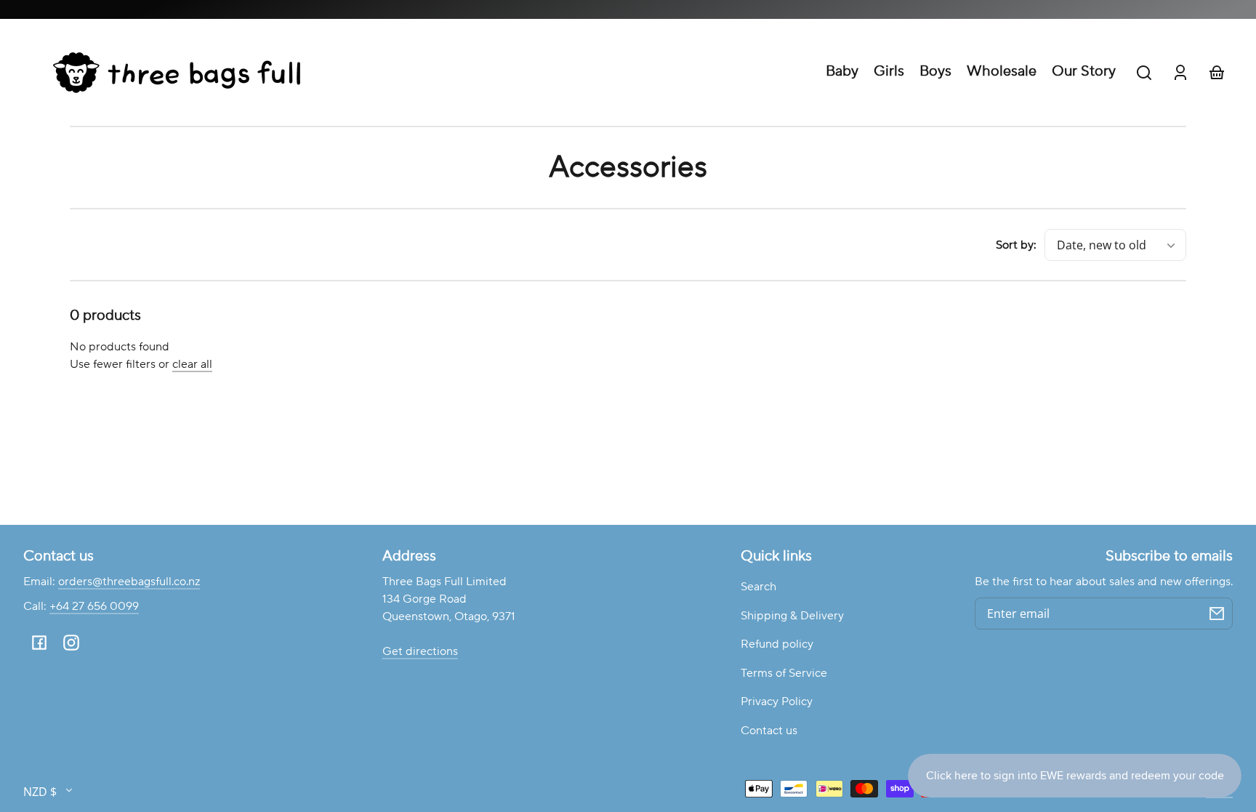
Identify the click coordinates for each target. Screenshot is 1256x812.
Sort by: (1016, 245)
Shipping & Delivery (792, 615)
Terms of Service (784, 673)
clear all (192, 364)
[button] (1144, 73)
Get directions (420, 651)
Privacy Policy (777, 701)
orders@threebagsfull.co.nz (129, 581)
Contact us (769, 730)
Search (758, 586)
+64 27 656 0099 (94, 606)
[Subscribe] (1217, 614)
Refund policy (777, 644)
